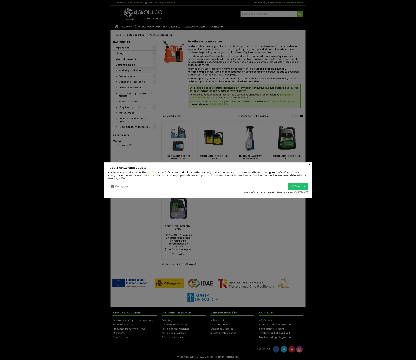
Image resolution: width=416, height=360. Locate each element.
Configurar (120, 186)
